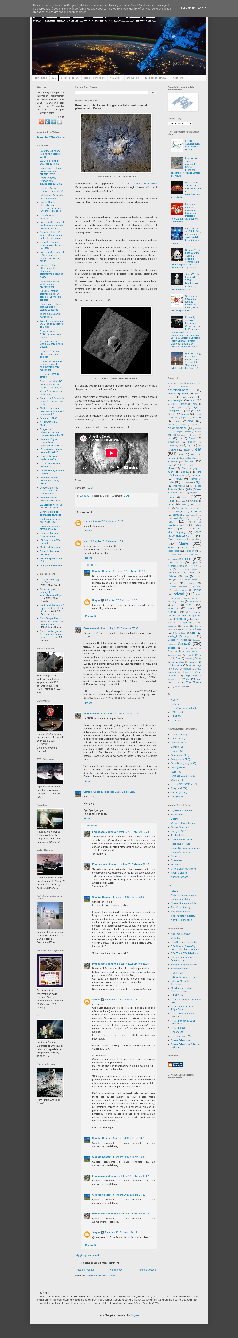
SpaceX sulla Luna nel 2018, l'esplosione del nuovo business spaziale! (185, 281)
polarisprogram (180, 590)
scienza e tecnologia (184, 615)
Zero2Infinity (180, 686)
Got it (202, 8)
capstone (185, 418)
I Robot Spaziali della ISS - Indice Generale (192, 145)
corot (183, 435)
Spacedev (176, 860)
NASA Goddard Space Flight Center (183, 1008)
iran (183, 489)
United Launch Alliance (183, 868)
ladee (176, 511)
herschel (196, 475)
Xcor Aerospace (179, 876)
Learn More (187, 8)
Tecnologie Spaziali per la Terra (50, 315)
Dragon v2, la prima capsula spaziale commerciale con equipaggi (51, 365)
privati (179, 594)
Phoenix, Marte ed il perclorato (51, 553)
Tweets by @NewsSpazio (51, 137)
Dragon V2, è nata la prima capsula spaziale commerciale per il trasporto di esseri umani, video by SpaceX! (185, 258)
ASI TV (175, 699)
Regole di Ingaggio (94, 77)
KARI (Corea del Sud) (183, 775)
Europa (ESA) (178, 746)
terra (198, 654)
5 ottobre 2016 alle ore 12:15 (121, 999)
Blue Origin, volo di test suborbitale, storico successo (50, 307)
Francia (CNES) (179, 751)
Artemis (185, 393)
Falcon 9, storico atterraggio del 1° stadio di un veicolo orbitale (50, 295)
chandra (178, 421)
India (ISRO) (178, 767)
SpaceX (184, 643)
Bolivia (198, 414)
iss (185, 496)
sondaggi (172, 636)
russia (172, 612)
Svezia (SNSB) (179, 792)
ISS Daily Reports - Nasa (184, 977)
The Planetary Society (183, 915)
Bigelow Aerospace (181, 810)
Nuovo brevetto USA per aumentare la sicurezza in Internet (51, 384)
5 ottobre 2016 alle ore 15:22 (129, 1194)
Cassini (197, 417)
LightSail (177, 515)
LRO (192, 518)
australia (171, 404)
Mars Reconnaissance (184, 533)
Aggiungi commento (88, 1255)
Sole (192, 632)
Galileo (191, 465)
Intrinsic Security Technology (180, 982)
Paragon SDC (178, 831)
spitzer (171, 647)
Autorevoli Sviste (188, 404)
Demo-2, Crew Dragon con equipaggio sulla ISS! (51, 180)
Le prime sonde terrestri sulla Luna (50, 499)
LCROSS (196, 511)
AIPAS (190, 383)
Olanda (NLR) (178, 779)
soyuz (188, 636)
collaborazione (177, 428)
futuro (189, 461)
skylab (185, 626)
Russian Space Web (182, 1036)
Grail (199, 472)
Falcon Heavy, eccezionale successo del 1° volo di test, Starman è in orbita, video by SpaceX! (186, 360)
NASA (90, 488)
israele (171, 497)
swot (189, 655)
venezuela (187, 669)
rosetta (191, 608)
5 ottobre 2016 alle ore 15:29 (133, 1213)
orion (186, 576)
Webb (185, 679)
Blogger (134, 1315)
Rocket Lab (177, 835)
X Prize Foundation (181, 919)
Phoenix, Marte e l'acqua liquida (49, 534)
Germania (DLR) (180, 755)
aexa (180, 383)
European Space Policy (184, 964)
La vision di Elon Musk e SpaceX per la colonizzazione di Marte (52, 256)
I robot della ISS (70, 77)
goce (170, 471)
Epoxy (187, 450)
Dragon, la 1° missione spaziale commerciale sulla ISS (52, 432)
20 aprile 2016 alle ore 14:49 (107, 521)
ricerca (175, 605)
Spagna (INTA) (179, 788)
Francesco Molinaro (95, 628)
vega (198, 665)
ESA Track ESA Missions (184, 953)
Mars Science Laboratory (184, 539)
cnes (183, 425)
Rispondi (88, 530)
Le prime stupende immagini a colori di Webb (50, 153)
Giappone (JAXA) (180, 759)
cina (190, 421)
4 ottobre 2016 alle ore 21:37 (121, 791)
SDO (170, 619)
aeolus (170, 383)
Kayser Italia (182, 508)
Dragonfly (192, 442)
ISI (184, 493)
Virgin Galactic (179, 872)
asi (169, 397)
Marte (183, 543)
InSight (197, 482)
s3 (187, 612)
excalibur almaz (190, 458)
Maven (171, 547)
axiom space (175, 407)
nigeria (194, 562)
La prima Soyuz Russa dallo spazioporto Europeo (51, 442)
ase (196, 394)
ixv (183, 501)
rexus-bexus (195, 601)
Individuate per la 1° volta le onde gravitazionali (51, 283)
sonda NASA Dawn (147, 183)
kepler (197, 508)
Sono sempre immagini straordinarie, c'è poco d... (52, 593)
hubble (178, 478)
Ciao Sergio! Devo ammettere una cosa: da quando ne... (51, 621)
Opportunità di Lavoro (181, 573)
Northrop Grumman (177, 566)
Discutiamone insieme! (47, 216)
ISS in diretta (178, 712)
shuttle (181, 619)
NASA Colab (177, 995)
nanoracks (172, 559)
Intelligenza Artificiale (156, 77)
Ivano (86, 521)
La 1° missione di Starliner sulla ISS (49, 162)
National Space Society (183, 895)
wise (198, 679)
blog (188, 410)
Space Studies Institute (183, 903)
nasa (186, 558)
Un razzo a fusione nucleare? (50, 465)
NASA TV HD (178, 720)
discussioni (173, 442)
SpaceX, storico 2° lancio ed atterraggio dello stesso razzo (51, 235)
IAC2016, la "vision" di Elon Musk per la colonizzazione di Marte (186, 190)
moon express (191, 554)
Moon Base (176, 554)
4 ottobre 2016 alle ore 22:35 (133, 864)
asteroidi (188, 397)
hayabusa (178, 475)
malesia (192, 522)
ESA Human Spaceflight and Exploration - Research (186, 948)
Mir (200, 551)
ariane (171, 393)
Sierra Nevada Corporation (186, 847)
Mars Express (188, 528)
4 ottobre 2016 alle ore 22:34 (133, 831)
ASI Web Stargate (181, 933)
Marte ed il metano (50, 547)
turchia (188, 658)
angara (184, 386)
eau (181, 445)
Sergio (96, 600)
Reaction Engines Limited (184, 598)
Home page (40, 77)
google (185, 471)
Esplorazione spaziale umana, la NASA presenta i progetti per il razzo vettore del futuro (186, 167)
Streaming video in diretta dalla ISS (50, 527)
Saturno (197, 612)
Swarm (171, 655)
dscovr (171, 445)
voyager (172, 679)
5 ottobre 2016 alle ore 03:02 (129, 896)
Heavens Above (179, 968)
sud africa (192, 651)
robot (189, 605)
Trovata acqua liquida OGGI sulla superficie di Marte (52, 324)
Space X (175, 856)
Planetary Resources (177, 587)
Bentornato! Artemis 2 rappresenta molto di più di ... (52, 608)
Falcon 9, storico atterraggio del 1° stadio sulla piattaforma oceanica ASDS (51, 271)
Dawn (126, 496)
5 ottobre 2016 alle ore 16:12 (121, 1232)
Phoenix (172, 583)
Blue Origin (177, 814)
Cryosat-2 (193, 435)
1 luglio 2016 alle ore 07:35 (123, 628)
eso (181, 454)
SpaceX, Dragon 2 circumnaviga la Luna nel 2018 (51, 245)
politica (197, 589)
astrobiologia (175, 400)
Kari (169, 508)
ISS (54, 77)
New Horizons (176, 562)
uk (172, 662)
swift (180, 655)
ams (199, 383)
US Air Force (175, 665)
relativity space (176, 601)
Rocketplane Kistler (181, 839)
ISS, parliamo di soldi (51, 565)
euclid (194, 454)
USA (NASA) (178, 796)
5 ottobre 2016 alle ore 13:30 (129, 1156)
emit (199, 445)
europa (172, 457)
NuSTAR (194, 566)
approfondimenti (178, 390)
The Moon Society (181, 911)
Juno (192, 504)
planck (191, 583)
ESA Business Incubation (184, 942)
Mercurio (190, 547)
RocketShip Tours (180, 843)
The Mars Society (180, 907)
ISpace (193, 493)
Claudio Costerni (102, 571)
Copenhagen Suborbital (181, 432)
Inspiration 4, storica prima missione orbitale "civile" (51, 171)
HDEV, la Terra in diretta (184, 707)
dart (181, 438)
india (171, 482)
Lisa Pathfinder (192, 515)
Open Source (191, 569)
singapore (172, 626)
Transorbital (177, 864)
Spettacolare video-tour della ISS (50, 520)
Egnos (190, 445)
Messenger (173, 551)
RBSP (198, 595)
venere (174, 669)
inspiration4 (179, 486)
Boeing (175, 818)
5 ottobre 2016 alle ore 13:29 (129, 1138)
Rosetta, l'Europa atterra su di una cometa (49, 354)
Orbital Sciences (180, 827)
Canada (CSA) (179, 734)
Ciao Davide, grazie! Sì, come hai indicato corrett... (51, 634)
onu (178, 569)
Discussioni (133, 77)
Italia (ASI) (176, 771)
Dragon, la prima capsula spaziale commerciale (49, 490)
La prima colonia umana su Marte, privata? (49, 480)
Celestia (175, 937)
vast (190, 665)
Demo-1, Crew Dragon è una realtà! (51, 189)
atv (192, 400)
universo (192, 662)
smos (184, 629)
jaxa (170, 504)
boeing (185, 414)
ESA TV (175, 703)
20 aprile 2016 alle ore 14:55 (107, 541)
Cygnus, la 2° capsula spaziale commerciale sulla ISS (52, 401)
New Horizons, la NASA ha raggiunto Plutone (50, 334)
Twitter (198, 658)
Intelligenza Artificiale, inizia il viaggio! (52, 196)
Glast (184, 468)
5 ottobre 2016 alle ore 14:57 (133, 1175)
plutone (197, 586)
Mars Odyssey (176, 532)
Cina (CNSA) (178, 738)
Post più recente (85, 1269)
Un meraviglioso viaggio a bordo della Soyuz (51, 343)
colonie (198, 428)
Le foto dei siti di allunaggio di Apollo (50, 513)
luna (170, 521)
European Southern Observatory (182, 959)
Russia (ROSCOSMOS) (184, 784)
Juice (183, 505)
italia (171, 500)
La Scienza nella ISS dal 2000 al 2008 (51, 506)
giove (171, 468)
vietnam (185, 672)
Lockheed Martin (176, 518)
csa (169, 438)
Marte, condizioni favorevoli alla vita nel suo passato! (52, 411)
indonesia (186, 482)
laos (185, 512)
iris (190, 489)
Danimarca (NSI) (180, 742)
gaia (170, 465)
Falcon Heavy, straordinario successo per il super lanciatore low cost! (51, 206)
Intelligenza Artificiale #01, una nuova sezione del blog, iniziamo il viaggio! (186, 235)
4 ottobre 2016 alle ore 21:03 (124, 713)
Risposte (92, 565)
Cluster (171, 425)
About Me (178, 77)
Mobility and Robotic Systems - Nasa (182, 989)
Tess (178, 658)
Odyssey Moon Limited (183, 823)
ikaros (194, 479)
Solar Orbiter (179, 633)
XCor (176, 682)
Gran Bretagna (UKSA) (183, 763)
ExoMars (173, 461)
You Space (116, 77)
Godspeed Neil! (48, 418)
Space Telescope (180, 1040)
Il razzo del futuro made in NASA (49, 458)
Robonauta (177, 1031)
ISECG (174, 890)
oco (169, 569)
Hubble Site (177, 972)
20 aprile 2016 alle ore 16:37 (121, 600)
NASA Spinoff (178, 1027)
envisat (174, 450)
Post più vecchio (147, 1269)
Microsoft (189, 551)
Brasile (174, 418)
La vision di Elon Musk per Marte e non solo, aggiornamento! (52, 225)
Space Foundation (181, 899)
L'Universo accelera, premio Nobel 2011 (51, 451)
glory (195, 468)
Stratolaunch (174, 651)
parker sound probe (187, 580)
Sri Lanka (191, 648)
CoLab (194, 425)
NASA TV (176, 716)
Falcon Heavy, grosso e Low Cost (52, 472)
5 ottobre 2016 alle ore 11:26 (133, 963)
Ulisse (181, 662)
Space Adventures (181, 852)
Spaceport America (177, 640)
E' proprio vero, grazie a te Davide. (52, 581)
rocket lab (173, 608)
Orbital (172, 576)
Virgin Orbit (191, 675)
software (197, 629)
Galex (180, 465)
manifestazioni (176, 525)
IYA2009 (193, 501)
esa (198, 449)
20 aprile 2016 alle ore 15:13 (129, 571)
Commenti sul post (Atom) (100, 1275)
